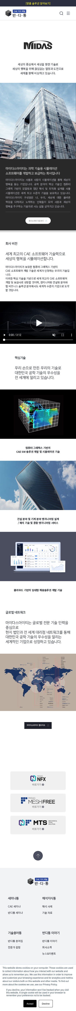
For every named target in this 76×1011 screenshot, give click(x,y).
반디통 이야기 (51, 933)
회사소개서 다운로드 (36, 221)
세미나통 (13, 898)
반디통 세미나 (15, 913)
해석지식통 (49, 898)
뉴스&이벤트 (49, 953)
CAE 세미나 (14, 906)
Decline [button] (45, 1003)
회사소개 (47, 947)
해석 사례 (47, 906)
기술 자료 (47, 913)
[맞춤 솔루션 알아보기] (37, 3)
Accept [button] (29, 1003)
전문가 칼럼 (14, 947)
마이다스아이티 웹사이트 (36, 725)
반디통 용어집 (15, 941)
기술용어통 (15, 933)
